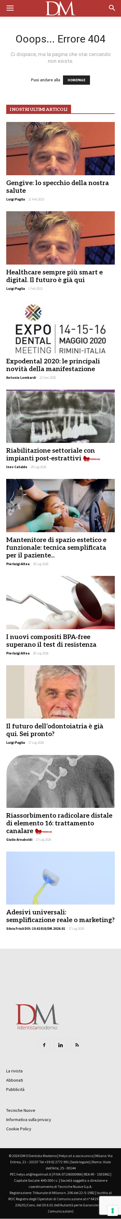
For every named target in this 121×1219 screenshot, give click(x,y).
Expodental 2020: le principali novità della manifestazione (53, 365)
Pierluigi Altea (17, 564)
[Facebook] (44, 1045)
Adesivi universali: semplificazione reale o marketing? (60, 916)
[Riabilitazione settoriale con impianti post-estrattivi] (60, 416)
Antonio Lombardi (21, 377)
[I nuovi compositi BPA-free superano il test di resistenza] (60, 602)
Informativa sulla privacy (28, 1119)
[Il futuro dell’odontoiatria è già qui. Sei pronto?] (60, 692)
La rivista (14, 1071)
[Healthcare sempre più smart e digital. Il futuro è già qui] (60, 238)
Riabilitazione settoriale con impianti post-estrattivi (50, 454)
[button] (112, 8)
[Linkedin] (60, 1045)
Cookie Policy (18, 1129)
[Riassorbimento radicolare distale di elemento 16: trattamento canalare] (60, 781)
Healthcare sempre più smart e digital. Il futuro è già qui (54, 276)
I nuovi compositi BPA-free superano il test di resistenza (51, 641)
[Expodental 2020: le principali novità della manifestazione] (60, 327)
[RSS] (77, 1045)
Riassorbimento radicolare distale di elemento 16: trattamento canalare (59, 823)
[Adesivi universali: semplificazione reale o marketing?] (60, 878)
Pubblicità (15, 1089)
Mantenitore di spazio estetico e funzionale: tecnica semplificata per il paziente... (56, 547)
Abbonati (14, 1080)
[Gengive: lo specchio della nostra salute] (60, 148)
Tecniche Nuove (20, 1110)
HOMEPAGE (76, 80)
